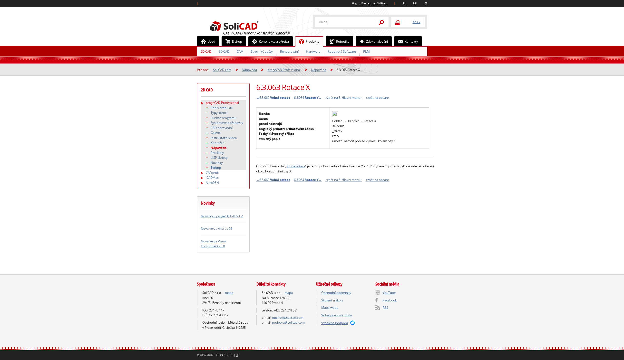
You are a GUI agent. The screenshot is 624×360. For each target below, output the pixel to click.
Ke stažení (218, 142)
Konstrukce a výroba (274, 41)
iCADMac (212, 177)
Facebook (390, 300)
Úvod (211, 41)
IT (237, 355)
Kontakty (411, 41)
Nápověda (249, 70)
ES (425, 3)
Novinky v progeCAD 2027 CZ (222, 216)
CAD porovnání (222, 128)
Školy (339, 300)
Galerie (216, 132)
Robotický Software (342, 51)
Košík (416, 22)
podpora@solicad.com (288, 322)
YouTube (389, 292)
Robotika (342, 41)
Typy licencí (219, 112)
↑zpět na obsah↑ (378, 97)
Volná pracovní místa (336, 315)
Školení (326, 300)
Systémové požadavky (227, 122)
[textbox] (342, 22)
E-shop (237, 41)
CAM (240, 51)
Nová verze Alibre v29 (216, 228)
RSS (385, 307)
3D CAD (224, 51)
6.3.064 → (308, 97)
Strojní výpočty (262, 51)
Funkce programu (223, 118)
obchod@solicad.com (287, 317)
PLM (366, 51)
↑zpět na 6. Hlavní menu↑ (343, 97)
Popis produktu (222, 108)
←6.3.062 (273, 97)
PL (404, 3)
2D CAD (206, 51)
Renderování (289, 51)
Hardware (313, 51)
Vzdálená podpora (334, 323)
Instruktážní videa (224, 138)
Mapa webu (329, 307)
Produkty (312, 41)
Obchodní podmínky (336, 292)
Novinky (217, 162)
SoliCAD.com (258, 27)
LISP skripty (219, 157)
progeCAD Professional (284, 70)
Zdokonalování (377, 41)
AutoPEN (212, 182)
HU (415, 3)
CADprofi (212, 172)
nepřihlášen (373, 3)
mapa (229, 292)
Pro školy (217, 152)
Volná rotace (296, 166)
